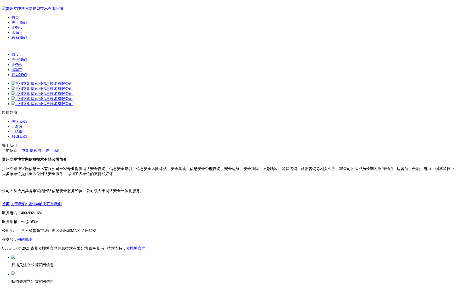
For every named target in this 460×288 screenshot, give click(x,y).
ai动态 (17, 32)
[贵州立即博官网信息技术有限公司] (32, 8)
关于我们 (19, 22)
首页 (15, 17)
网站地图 (25, 239)
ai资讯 (17, 27)
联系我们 (19, 37)
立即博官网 (31, 150)
